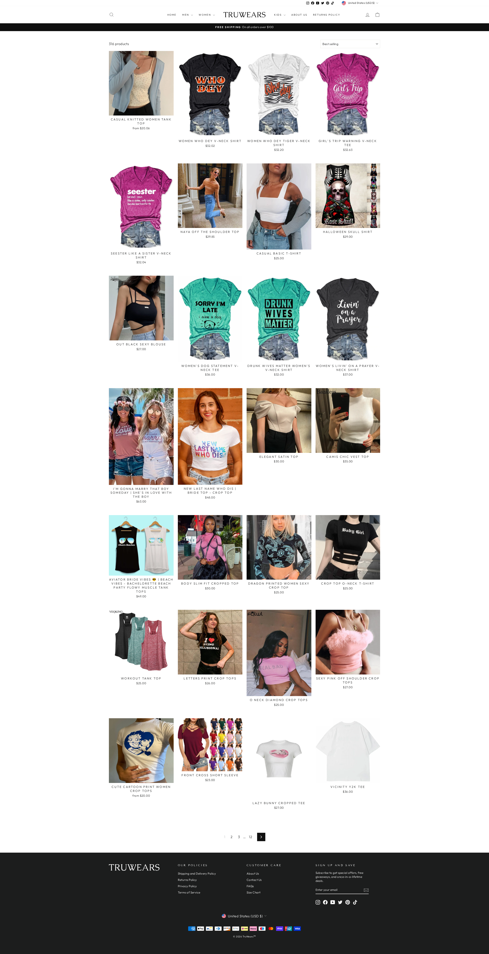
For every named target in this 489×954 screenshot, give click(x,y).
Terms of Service (189, 892)
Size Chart (254, 892)
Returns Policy (326, 14)
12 (250, 837)
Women (205, 14)
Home (171, 14)
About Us (299, 14)
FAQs (250, 886)
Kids (278, 14)
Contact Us (254, 880)
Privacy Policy (187, 886)
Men (186, 14)
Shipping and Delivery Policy (197, 873)
